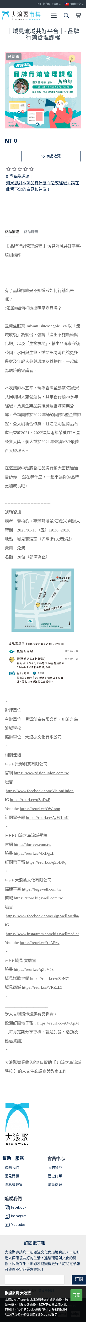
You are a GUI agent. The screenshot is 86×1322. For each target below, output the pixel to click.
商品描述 (12, 232)
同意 (76, 1295)
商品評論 (31, 232)
